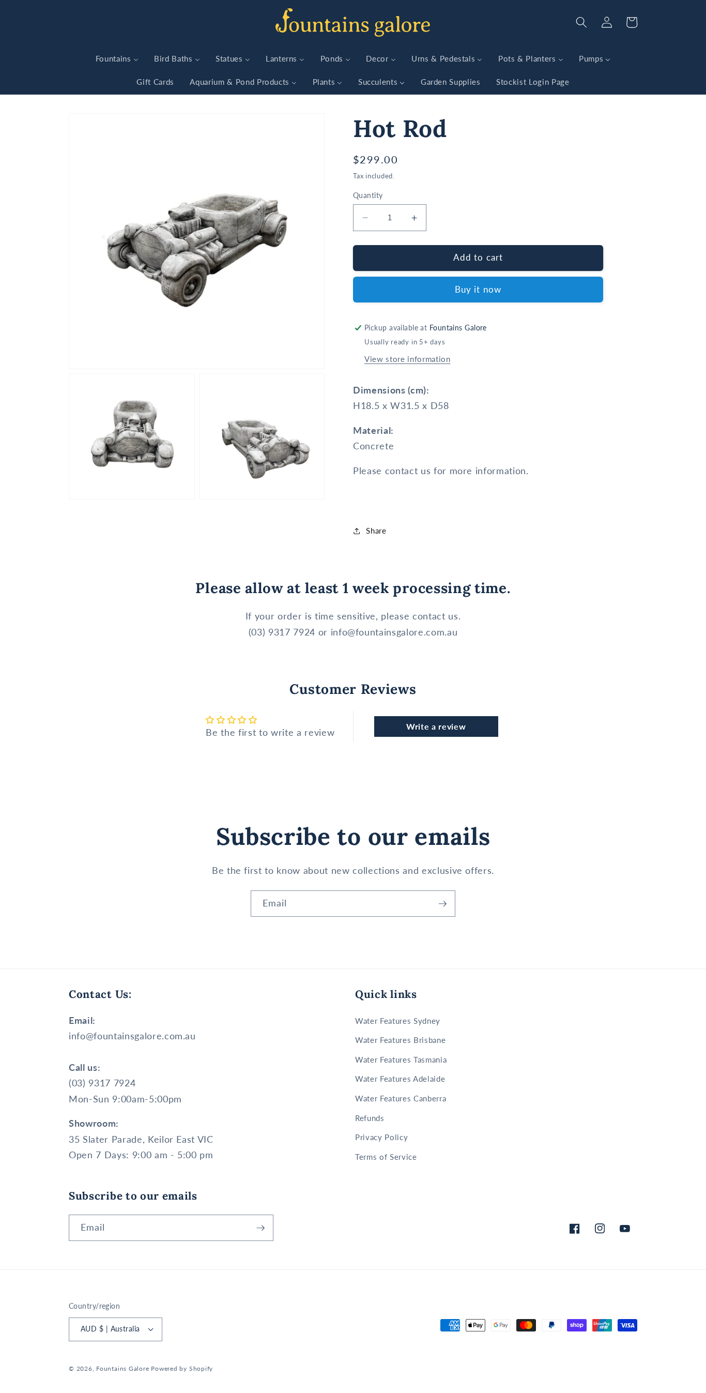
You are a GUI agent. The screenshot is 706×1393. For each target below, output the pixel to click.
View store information (407, 359)
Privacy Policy (381, 1137)
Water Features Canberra (400, 1098)
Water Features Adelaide (400, 1078)
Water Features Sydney (397, 1020)
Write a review (436, 726)
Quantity (368, 195)
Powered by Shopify (182, 1368)
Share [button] (376, 531)
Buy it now (478, 290)
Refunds (370, 1118)
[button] (581, 22)
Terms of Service (386, 1156)
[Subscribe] (442, 903)
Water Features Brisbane (400, 1039)
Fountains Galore (122, 1368)
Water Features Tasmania (401, 1059)
